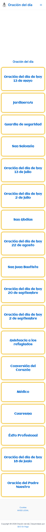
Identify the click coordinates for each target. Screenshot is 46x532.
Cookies (23, 507)
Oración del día (20, 5)
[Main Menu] (41, 5)
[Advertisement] (23, 34)
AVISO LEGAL (23, 510)
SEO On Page (23, 527)
